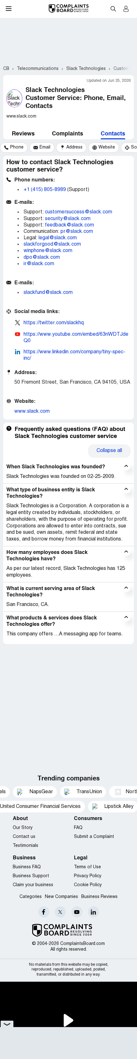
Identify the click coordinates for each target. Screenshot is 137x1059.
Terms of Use (87, 867)
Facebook (43, 911)
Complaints (67, 134)
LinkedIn (93, 911)
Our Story (22, 828)
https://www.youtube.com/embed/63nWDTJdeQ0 (76, 337)
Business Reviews (99, 897)
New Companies (61, 897)
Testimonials (25, 846)
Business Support (31, 876)
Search (113, 9)
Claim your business (33, 885)
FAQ (78, 828)
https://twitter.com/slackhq (54, 323)
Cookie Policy (88, 885)
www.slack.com (32, 411)
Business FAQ (27, 867)
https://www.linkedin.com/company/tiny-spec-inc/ (74, 355)
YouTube (77, 911)
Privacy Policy (87, 876)
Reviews (23, 134)
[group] (14, 147)
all (109, 451)
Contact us (24, 837)
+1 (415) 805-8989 (45, 190)
